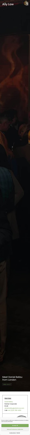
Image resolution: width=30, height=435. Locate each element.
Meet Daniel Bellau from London (12, 378)
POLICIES (18, 432)
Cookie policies (12, 432)
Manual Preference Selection (15, 429)
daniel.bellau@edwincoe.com (14, 408)
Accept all (15, 425)
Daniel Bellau (9, 402)
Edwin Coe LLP (7, 384)
